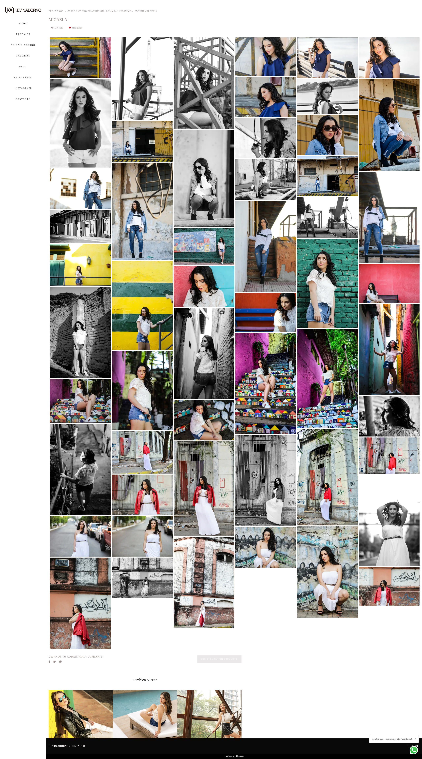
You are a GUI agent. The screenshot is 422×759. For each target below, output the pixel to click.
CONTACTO (23, 99)
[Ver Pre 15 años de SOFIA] (209, 714)
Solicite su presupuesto (219, 659)
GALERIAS (23, 56)
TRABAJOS (23, 34)
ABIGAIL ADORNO (23, 45)
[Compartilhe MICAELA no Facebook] (49, 662)
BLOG (23, 66)
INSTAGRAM (23, 88)
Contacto (78, 746)
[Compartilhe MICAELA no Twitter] (54, 662)
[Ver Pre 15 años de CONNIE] (145, 714)
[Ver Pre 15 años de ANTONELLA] (81, 714)
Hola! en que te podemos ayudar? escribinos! (392, 739)
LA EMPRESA (23, 77)
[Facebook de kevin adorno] (408, 746)
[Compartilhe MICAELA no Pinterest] (60, 662)
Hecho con (234, 756)
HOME (23, 23)
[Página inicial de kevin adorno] (23, 10)
